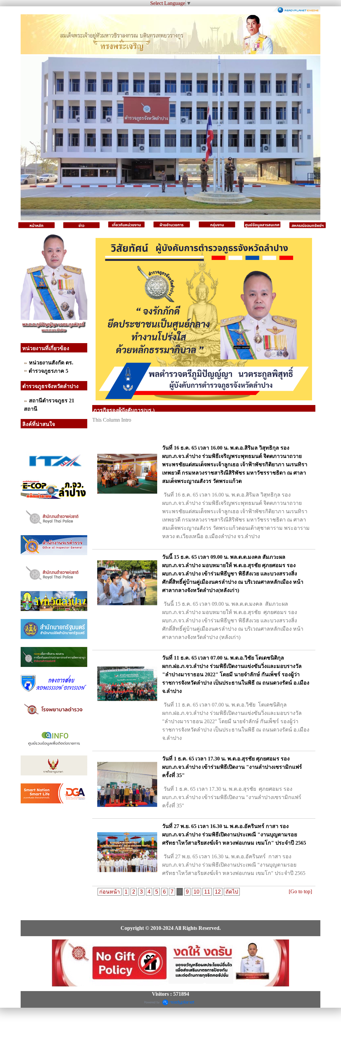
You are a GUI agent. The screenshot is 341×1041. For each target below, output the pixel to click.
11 (207, 892)
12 (218, 892)
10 (196, 892)
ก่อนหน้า (109, 892)
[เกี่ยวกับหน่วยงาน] (126, 225)
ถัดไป (231, 892)
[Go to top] (300, 891)
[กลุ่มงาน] (217, 225)
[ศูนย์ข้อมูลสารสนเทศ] (262, 225)
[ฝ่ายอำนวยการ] (172, 225)
